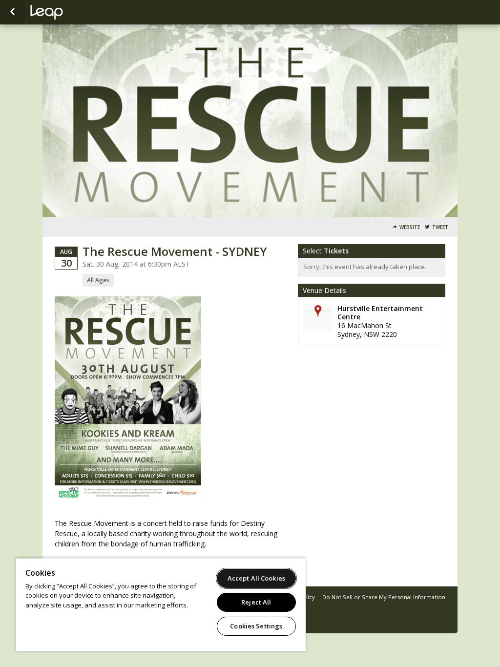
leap (79, 12)
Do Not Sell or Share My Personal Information (383, 597)
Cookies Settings (256, 626)
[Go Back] (12, 12)
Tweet (440, 227)
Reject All (256, 602)
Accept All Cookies (256, 578)
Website (409, 227)
